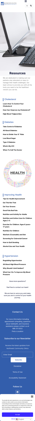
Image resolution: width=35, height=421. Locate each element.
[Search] (31, 5)
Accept (17, 414)
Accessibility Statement (17, 378)
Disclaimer (17, 366)
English (21, 419)
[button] (32, 397)
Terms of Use (17, 372)
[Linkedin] (17, 392)
